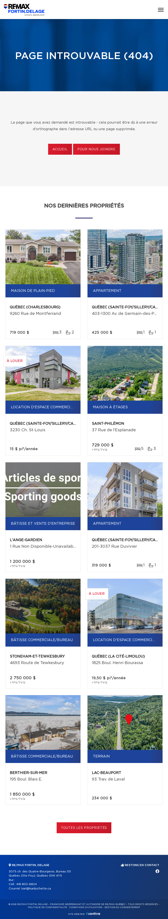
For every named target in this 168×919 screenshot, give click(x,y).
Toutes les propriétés (84, 828)
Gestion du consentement (122, 907)
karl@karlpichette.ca (36, 888)
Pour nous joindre (96, 149)
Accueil (60, 149)
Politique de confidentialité (47, 907)
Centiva (93, 913)
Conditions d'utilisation (85, 907)
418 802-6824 (26, 884)
